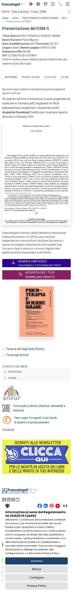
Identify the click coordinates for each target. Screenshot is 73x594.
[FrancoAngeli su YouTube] (17, 500)
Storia (12, 378)
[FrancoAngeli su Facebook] (4, 500)
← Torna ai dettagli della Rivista (23, 349)
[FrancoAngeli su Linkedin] (8, 500)
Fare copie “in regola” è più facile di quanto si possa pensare (35, 420)
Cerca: (5, 11)
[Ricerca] (69, 11)
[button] (29, 4)
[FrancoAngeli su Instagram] (13, 500)
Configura (36, 577)
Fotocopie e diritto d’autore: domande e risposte (39, 408)
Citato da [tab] (50, 77)
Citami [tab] (65, 77)
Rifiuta (36, 569)
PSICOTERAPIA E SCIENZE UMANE (40, 18)
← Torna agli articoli (15, 355)
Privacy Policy (36, 586)
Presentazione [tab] (31, 77)
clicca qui (25, 63)
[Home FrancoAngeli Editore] (14, 4)
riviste (15, 18)
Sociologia (14, 371)
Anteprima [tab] (10, 77)
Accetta (36, 561)
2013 (64, 18)
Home (5, 18)
